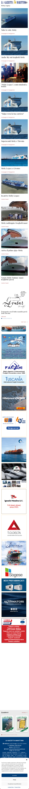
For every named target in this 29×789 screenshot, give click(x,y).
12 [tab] (16, 734)
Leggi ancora (14, 314)
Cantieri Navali (4, 199)
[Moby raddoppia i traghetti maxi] (14, 211)
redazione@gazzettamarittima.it (17, 749)
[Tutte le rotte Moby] (14, 18)
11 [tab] (15, 734)
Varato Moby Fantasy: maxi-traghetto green (12, 278)
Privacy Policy (17, 787)
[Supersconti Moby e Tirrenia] (14, 129)
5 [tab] (7, 734)
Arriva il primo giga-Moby (12, 250)
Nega (14, 779)
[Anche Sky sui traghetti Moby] (14, 45)
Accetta (14, 775)
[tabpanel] (14, 314)
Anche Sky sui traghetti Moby (13, 57)
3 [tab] (4, 318)
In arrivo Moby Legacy (10, 195)
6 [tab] (8, 318)
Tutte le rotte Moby (9, 30)
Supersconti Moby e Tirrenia (12, 141)
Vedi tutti (23, 322)
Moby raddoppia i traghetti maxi (14, 223)
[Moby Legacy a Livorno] (14, 156)
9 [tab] (12, 734)
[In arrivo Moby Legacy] (14, 184)
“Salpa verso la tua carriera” (12, 113)
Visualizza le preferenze (14, 784)
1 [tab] (1, 318)
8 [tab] (11, 318)
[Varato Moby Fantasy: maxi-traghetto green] (14, 266)
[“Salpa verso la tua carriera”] (14, 102)
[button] (26, 759)
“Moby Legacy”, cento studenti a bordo (14, 85)
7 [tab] (9, 318)
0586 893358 (18, 745)
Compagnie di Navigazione (8, 33)
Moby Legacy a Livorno (10, 168)
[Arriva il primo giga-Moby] (14, 238)
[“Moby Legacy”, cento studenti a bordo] (14, 73)
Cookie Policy (11, 787)
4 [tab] (5, 318)
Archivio (24, 712)
